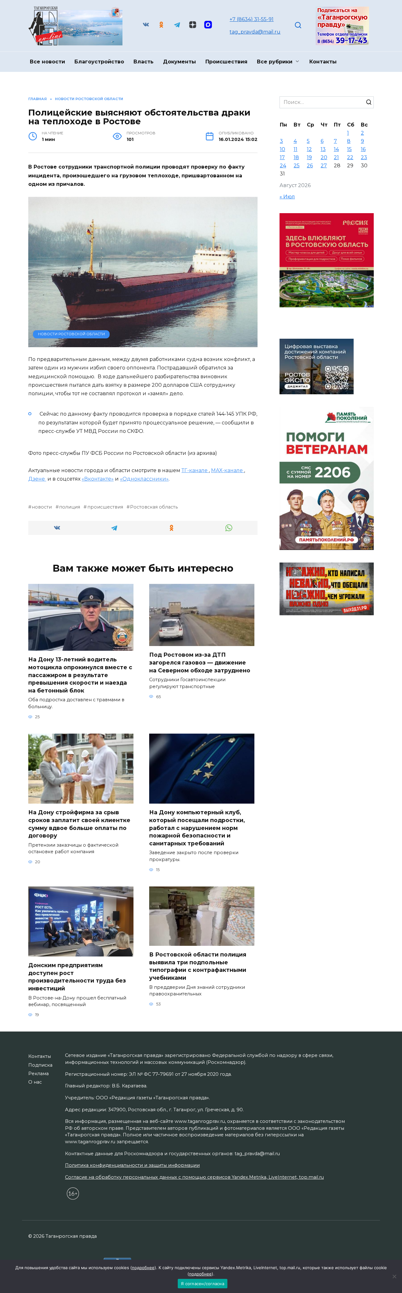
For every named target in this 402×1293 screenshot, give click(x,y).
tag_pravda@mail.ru (255, 32)
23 (364, 157)
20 (324, 157)
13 (323, 149)
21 (336, 157)
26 (310, 166)
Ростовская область (154, 507)
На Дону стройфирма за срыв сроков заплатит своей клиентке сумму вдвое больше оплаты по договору (79, 824)
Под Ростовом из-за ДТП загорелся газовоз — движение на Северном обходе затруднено (199, 662)
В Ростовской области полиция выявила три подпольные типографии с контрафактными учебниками (197, 966)
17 (282, 157)
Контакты (323, 62)
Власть (143, 62)
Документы (179, 62)
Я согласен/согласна (202, 1283)
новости (42, 507)
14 (336, 149)
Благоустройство (99, 62)
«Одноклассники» (144, 479)
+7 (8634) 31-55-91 (252, 19)
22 (350, 157)
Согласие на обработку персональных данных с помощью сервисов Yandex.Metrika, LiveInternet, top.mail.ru (194, 1177)
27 (324, 166)
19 (309, 157)
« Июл (287, 197)
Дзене (37, 479)
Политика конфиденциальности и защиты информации (132, 1165)
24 (283, 166)
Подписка (40, 1065)
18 (296, 157)
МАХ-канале (227, 470)
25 (297, 166)
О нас (35, 1082)
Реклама (38, 1073)
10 (282, 149)
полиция (69, 507)
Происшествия (226, 62)
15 (349, 149)
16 (363, 149)
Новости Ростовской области (71, 334)
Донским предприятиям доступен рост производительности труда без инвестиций (77, 977)
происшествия (105, 507)
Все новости (47, 62)
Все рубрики (274, 62)
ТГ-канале (195, 470)
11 (295, 149)
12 (309, 149)
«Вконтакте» (98, 479)
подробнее (143, 1267)
